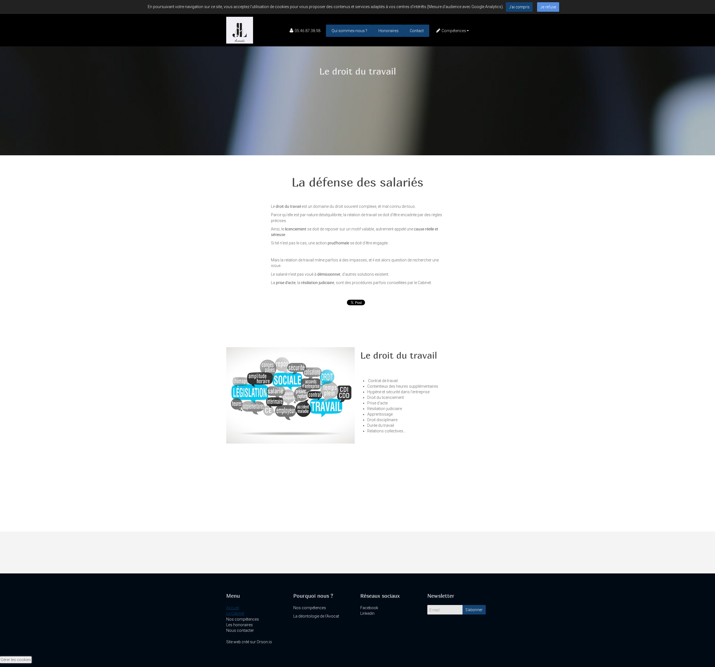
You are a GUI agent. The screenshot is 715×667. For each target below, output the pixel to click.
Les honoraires (239, 625)
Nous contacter (240, 630)
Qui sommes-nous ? (349, 30)
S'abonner (474, 609)
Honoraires (388, 30)
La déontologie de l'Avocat (316, 616)
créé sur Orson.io (257, 642)
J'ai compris (519, 6)
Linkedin (367, 613)
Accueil (232, 608)
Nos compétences (242, 619)
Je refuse (548, 6)
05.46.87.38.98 (307, 30)
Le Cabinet (235, 613)
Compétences (454, 30)
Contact (417, 30)
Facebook (369, 608)
